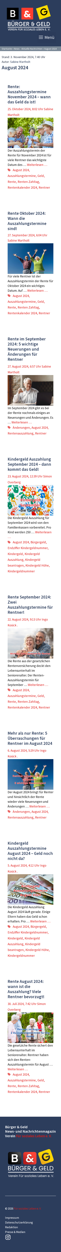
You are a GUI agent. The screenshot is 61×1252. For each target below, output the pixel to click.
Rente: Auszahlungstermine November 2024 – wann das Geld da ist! (29, 94)
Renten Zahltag (28, 182)
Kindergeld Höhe (37, 565)
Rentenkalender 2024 (22, 187)
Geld (40, 176)
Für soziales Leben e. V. (34, 1135)
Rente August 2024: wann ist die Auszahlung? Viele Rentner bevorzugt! (26, 989)
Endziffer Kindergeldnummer (28, 548)
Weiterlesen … (37, 165)
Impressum (12, 1218)
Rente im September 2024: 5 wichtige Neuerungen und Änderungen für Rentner (27, 349)
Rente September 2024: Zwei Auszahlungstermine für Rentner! (30, 604)
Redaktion (11, 1227)
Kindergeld (15, 554)
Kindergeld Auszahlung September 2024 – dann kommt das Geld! (29, 464)
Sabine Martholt (20, 62)
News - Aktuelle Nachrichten (28, 48)
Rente (12, 182)
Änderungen (21, 427)
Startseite (7, 48)
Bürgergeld (38, 542)
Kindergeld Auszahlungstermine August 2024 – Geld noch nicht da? (30, 850)
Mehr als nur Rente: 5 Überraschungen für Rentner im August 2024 (30, 738)
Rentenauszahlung (20, 433)
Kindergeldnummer (21, 571)
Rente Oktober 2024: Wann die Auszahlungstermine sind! (27, 221)
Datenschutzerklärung (19, 1222)
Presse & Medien (15, 1232)
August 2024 (21, 170)
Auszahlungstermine (22, 176)
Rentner (44, 187)
